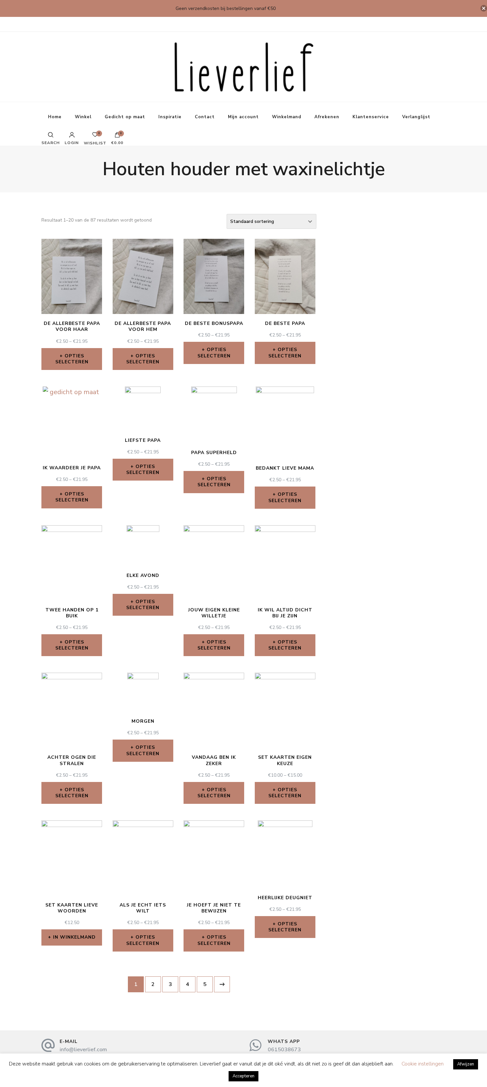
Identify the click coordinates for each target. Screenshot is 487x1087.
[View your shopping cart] (117, 136)
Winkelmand (286, 117)
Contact (205, 117)
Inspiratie (170, 117)
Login (72, 142)
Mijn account (243, 117)
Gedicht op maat (125, 117)
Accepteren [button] (243, 1076)
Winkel (83, 117)
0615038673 (284, 1049)
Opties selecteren (71, 359)
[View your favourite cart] (95, 136)
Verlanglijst (416, 117)
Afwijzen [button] (465, 1064)
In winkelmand (74, 937)
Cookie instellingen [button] (423, 1064)
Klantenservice (370, 117)
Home (55, 117)
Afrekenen (326, 117)
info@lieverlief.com (83, 1049)
